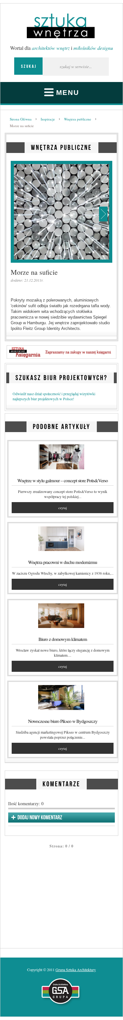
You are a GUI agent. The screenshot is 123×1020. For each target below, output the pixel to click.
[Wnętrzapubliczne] (61, 146)
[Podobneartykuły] (62, 425)
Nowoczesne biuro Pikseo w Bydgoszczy (62, 721)
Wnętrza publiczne (77, 119)
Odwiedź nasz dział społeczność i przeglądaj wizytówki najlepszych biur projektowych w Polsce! (54, 396)
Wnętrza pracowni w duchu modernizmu (62, 562)
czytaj (62, 507)
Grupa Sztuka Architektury (76, 969)
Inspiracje (48, 119)
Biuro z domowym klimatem (62, 639)
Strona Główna (21, 119)
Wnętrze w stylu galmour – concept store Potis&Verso (62, 480)
